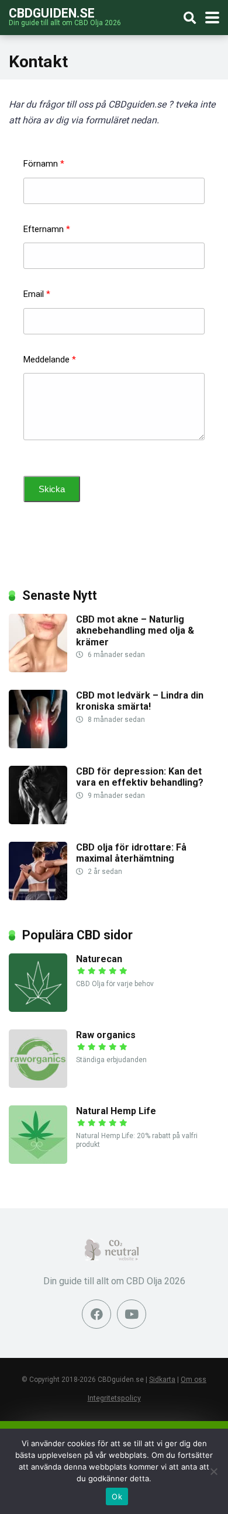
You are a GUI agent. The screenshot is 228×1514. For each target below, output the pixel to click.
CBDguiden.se (52, 12)
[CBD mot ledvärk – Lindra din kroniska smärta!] (38, 745)
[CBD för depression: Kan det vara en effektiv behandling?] (38, 821)
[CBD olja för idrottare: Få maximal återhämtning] (38, 897)
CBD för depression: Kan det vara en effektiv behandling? (139, 777)
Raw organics (106, 1035)
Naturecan (99, 959)
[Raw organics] (38, 1084)
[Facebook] (96, 1314)
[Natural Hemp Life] (38, 1160)
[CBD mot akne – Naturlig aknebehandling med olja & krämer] (38, 669)
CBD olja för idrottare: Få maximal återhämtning (131, 853)
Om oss (193, 1379)
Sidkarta (162, 1379)
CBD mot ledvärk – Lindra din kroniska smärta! (139, 701)
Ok (117, 1496)
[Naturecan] (38, 1008)
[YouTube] (131, 1314)
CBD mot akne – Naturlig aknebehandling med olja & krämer (135, 630)
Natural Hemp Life (116, 1111)
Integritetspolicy (114, 1398)
